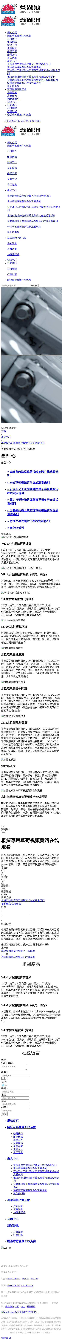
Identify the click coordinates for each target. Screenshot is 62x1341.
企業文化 (12, 54)
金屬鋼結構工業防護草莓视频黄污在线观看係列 (32, 80)
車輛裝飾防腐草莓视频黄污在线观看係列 (29, 64)
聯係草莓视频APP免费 (19, 114)
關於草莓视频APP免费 (19, 35)
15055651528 (27, 1285)
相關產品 (6, 903)
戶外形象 (12, 92)
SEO (23, 1306)
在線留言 (16, 903)
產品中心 (12, 61)
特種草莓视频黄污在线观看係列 (24, 83)
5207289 (34, 1279)
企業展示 (12, 48)
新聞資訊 (12, 105)
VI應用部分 (13, 99)
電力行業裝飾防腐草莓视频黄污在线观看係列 (31, 76)
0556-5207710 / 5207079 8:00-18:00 (22, 121)
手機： (4, 1088)
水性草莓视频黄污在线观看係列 (24, 67)
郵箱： (4, 1107)
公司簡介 (12, 39)
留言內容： (8, 1063)
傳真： (4, 1101)
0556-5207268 (14, 1285)
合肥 (17, 1306)
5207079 (25, 1279)
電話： (4, 1094)
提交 (4, 1114)
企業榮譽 (12, 51)
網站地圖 (6, 1338)
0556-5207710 (14, 1279)
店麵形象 (12, 95)
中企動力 (9, 1306)
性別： (4, 1078)
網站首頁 (12, 32)
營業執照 (31, 1306)
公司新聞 (12, 108)
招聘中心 (12, 102)
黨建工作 (12, 45)
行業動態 (12, 111)
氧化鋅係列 (13, 86)
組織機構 (12, 42)
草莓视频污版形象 (16, 89)
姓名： (4, 1072)
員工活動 (12, 58)
